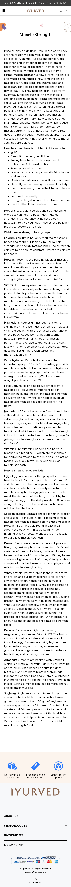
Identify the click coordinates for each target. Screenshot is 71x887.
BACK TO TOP (35, 883)
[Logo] (35, 10)
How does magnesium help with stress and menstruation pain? (36, 351)
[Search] (61, 11)
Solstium (41, 872)
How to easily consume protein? (39, 279)
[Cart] (66, 11)
